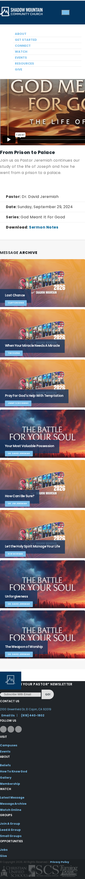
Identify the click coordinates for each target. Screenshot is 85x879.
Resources (24, 63)
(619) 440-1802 (32, 715)
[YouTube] (18, 729)
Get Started (26, 39)
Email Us (8, 715)
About (20, 34)
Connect (23, 45)
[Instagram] (11, 729)
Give (18, 69)
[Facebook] (3, 729)
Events (21, 57)
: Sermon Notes (32, 227)
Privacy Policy (59, 862)
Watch (21, 51)
